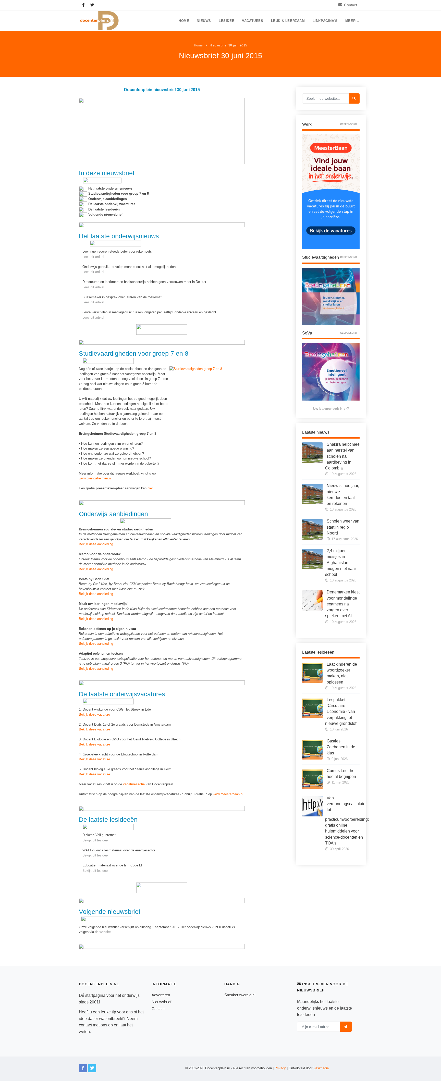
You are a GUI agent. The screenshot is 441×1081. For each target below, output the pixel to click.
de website (103, 932)
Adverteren (161, 995)
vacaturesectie (134, 784)
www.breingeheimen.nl (95, 478)
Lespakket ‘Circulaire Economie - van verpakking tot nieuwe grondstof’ (341, 712)
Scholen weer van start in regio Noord (343, 527)
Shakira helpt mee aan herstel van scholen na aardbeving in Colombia (342, 456)
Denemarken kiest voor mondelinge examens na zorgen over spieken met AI (342, 604)
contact (85, 1025)
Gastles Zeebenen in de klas (341, 747)
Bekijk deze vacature (94, 714)
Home (184, 21)
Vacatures (252, 21)
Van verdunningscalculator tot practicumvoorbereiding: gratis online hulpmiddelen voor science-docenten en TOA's (347, 820)
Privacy (280, 1068)
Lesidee (226, 21)
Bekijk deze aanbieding (96, 544)
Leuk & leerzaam (288, 21)
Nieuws (204, 21)
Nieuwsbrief (161, 1002)
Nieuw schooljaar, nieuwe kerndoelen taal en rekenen (343, 494)
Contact (350, 5)
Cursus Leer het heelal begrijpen (341, 773)
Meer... (352, 21)
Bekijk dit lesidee (95, 840)
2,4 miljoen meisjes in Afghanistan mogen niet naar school (340, 563)
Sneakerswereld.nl (239, 995)
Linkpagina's (325, 21)
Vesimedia (321, 1068)
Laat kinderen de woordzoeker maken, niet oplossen (342, 673)
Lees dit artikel (93, 257)
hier (150, 488)
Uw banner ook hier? (331, 408)
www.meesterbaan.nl (228, 794)
